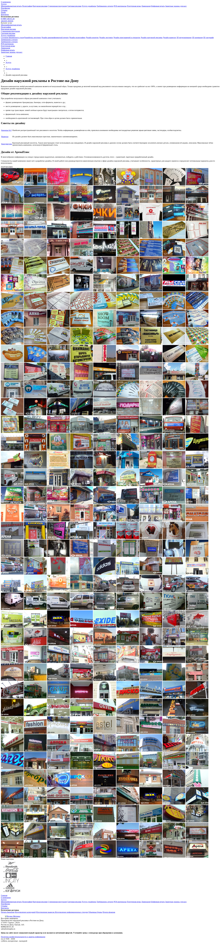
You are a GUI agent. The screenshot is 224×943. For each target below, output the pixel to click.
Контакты (5, 14)
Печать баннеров (7, 912)
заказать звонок (7, 21)
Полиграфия (27, 6)
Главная (4, 895)
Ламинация (145, 6)
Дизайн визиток (92, 38)
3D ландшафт (208, 38)
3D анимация (197, 38)
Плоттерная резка (134, 6)
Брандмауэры (6, 144)
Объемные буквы (95, 912)
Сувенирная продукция (57, 6)
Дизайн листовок (106, 38)
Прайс (3, 12)
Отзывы (4, 10)
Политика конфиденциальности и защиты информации (23, 937)
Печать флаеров (109, 912)
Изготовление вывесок (45, 912)
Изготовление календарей (25, 912)
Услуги (4, 4)
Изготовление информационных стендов (71, 912)
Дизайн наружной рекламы (151, 38)
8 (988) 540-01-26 (7, 19)
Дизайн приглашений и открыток (126, 38)
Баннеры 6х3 (6, 130)
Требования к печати (105, 6)
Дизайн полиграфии (77, 38)
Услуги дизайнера (89, 6)
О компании (6, 2)
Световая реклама (74, 6)
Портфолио (5, 8)
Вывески (4, 137)
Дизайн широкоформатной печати (55, 38)
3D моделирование (184, 38)
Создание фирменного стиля (12, 38)
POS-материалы (120, 6)
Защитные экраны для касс (176, 6)
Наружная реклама (40, 6)
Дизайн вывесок (169, 38)
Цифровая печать (158, 6)
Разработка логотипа (32, 38)
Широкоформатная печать (11, 6)
